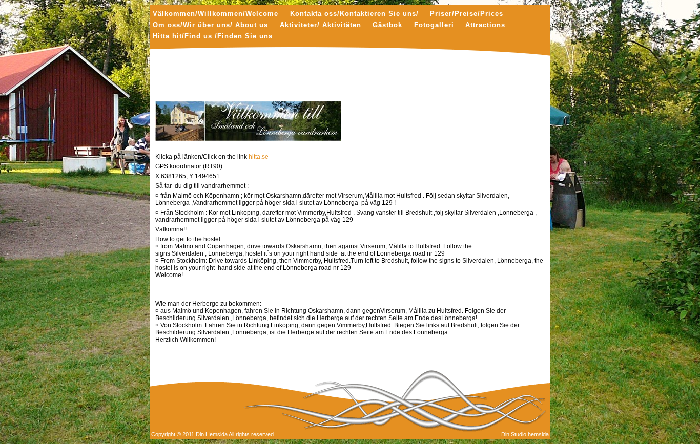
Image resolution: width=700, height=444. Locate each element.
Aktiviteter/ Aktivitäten (320, 25)
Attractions (485, 25)
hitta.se (259, 156)
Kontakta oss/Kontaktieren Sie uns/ (354, 14)
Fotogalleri (434, 25)
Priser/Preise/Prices (466, 14)
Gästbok (387, 25)
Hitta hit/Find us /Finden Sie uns (213, 36)
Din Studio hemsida (525, 434)
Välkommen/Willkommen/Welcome (215, 14)
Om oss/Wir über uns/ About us (210, 25)
